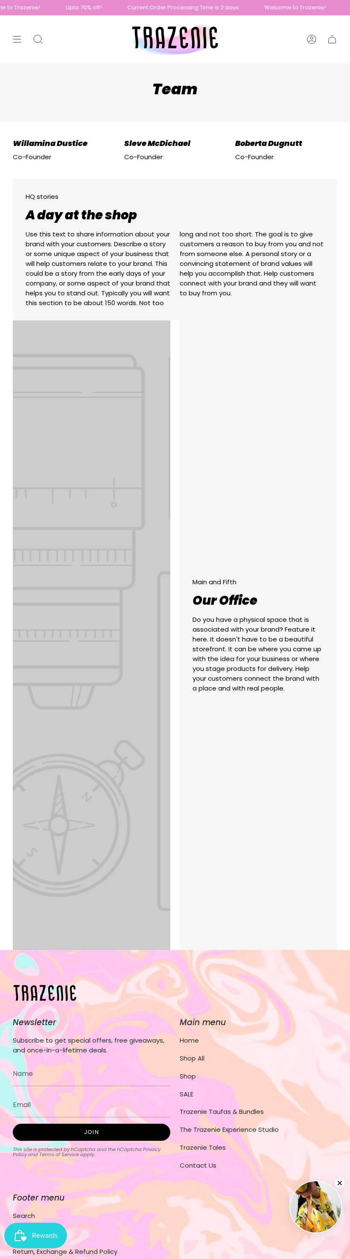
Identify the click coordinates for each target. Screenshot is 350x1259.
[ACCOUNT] (311, 39)
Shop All (192, 1058)
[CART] (332, 39)
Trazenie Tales (203, 1147)
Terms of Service (59, 1154)
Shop (188, 1076)
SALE (186, 1094)
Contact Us (198, 1165)
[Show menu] (17, 39)
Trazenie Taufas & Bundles (222, 1111)
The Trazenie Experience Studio (229, 1129)
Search (24, 1215)
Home (189, 1040)
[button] (38, 39)
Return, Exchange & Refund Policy (65, 1251)
